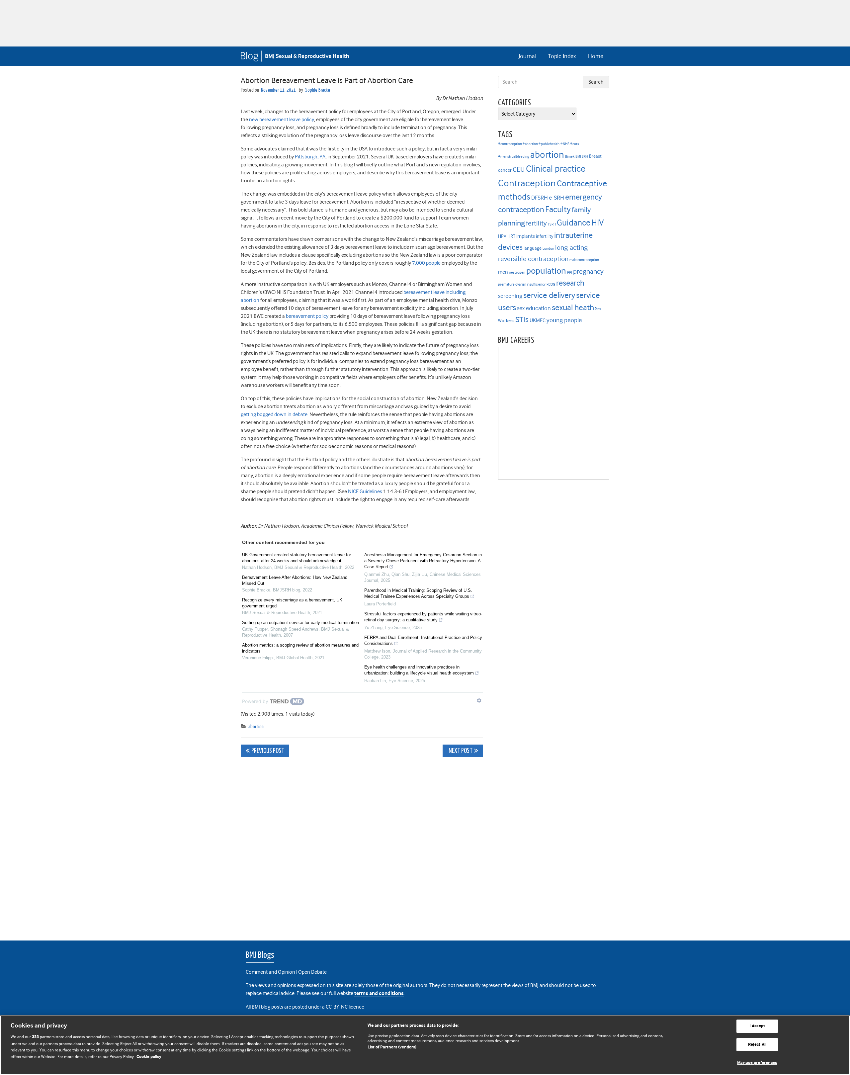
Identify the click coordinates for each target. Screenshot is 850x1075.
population (546, 271)
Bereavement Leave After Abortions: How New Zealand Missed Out (294, 580)
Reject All (757, 1044)
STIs (522, 319)
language (533, 248)
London (548, 248)
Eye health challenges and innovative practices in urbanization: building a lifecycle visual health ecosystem (419, 670)
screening (510, 296)
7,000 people (426, 263)
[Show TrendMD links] (479, 700)
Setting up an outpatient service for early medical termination (300, 622)
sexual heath (573, 307)
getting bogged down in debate (274, 414)
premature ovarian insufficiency (522, 284)
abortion (256, 726)
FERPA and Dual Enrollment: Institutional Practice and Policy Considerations (423, 640)
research (570, 283)
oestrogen (517, 272)
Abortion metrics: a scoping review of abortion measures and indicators (300, 648)
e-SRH (556, 197)
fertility (536, 223)
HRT (511, 236)
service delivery (549, 295)
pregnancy (588, 271)
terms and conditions (379, 993)
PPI (569, 272)
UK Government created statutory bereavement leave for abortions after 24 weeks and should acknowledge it (296, 557)
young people (564, 320)
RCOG (551, 284)
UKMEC (538, 320)
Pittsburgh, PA (310, 157)
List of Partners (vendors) (392, 1047)
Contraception (527, 183)
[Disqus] (362, 845)
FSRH (552, 224)
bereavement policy (307, 316)
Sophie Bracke (317, 90)
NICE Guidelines (365, 491)
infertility (544, 236)
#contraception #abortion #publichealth (528, 144)
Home (595, 56)
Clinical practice (555, 168)
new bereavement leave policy (281, 120)
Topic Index (562, 56)
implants (525, 236)
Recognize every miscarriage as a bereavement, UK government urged (292, 602)
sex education (534, 308)
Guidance (573, 222)
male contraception (584, 260)
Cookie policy (148, 1056)
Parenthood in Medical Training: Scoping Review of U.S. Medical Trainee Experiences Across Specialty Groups (418, 593)
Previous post (267, 751)
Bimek (569, 156)
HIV (597, 222)
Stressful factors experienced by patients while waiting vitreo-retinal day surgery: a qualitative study (423, 616)
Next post (460, 751)
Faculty (558, 209)
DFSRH (539, 197)
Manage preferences (757, 1062)
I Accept (757, 1026)
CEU (519, 169)
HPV (502, 236)
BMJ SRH (581, 156)
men (503, 272)
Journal (527, 56)
